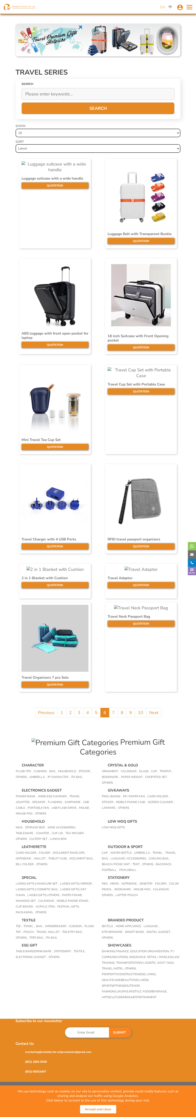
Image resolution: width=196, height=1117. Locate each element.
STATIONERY (119, 877)
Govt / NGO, (165, 963)
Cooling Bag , (159, 858)
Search (98, 108)
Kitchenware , (113, 932)
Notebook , (24, 858)
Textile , (80, 951)
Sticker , (85, 771)
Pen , (105, 884)
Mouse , (85, 808)
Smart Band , (135, 932)
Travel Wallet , (48, 932)
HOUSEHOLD (33, 821)
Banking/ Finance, (116, 951)
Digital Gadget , (159, 932)
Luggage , (151, 926)
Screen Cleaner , (161, 802)
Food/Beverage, (155, 991)
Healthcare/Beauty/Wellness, (125, 980)
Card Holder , (158, 796)
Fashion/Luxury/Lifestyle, (122, 991)
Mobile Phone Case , (131, 802)
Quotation (55, 185)
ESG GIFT (29, 945)
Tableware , (25, 833)
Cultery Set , (39, 839)
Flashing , (56, 802)
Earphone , (73, 802)
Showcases (119, 945)
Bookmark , (111, 777)
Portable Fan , (39, 808)
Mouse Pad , (25, 813)
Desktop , (147, 884)
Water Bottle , (121, 853)
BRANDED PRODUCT (126, 920)
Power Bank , (26, 796)
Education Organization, (150, 951)
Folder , (45, 853)
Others (107, 783)
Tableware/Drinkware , (34, 951)
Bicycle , (108, 926)
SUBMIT (119, 1032)
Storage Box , (35, 827)
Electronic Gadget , (31, 957)
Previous (46, 712)
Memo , (115, 884)
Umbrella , (37, 777)
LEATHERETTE (34, 846)
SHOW (21, 126)
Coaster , (43, 833)
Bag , (53, 771)
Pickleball (127, 870)
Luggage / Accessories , (129, 858)
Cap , (105, 853)
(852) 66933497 (35, 1071)
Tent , (136, 864)
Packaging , (25, 912)
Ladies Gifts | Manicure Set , (37, 884)
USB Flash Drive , (65, 808)
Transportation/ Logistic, (136, 963)
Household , (67, 771)
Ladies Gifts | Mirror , (76, 884)
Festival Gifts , (68, 906)
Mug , (20, 827)
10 (140, 712)
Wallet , (40, 858)
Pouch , (29, 932)
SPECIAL (29, 877)
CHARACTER (33, 765)
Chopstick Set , (156, 777)
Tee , (19, 926)
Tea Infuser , (75, 833)
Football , (110, 870)
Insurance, (138, 957)
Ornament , (111, 771)
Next (153, 712)
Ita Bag (51, 938)
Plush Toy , (24, 771)
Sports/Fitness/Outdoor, (121, 986)
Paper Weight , (132, 777)
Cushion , (41, 771)
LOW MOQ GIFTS (122, 821)
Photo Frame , (72, 895)
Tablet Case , (58, 858)
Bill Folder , (25, 864)
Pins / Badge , (112, 796)
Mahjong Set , (26, 901)
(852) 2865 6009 (36, 1062)
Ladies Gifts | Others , (44, 895)
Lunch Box (58, 839)
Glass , (144, 771)
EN (162, 7)
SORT (20, 142)
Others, (130, 968)
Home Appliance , (129, 926)
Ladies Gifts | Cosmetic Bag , (37, 889)
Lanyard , (109, 808)
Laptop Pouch (126, 895)
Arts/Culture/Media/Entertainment (129, 997)
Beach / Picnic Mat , (116, 864)
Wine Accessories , (62, 827)
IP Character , (59, 777)
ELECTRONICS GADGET (42, 790)
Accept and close (98, 1109)
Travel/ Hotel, (113, 968)
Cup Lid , (58, 833)
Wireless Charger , (53, 796)
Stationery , (63, 951)
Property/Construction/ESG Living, (129, 974)
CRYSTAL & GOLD (123, 765)
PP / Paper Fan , (134, 796)
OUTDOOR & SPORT (125, 846)
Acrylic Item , (46, 906)
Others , (22, 777)
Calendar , (129, 771)
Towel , (158, 853)
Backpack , (164, 864)
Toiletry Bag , (72, 932)
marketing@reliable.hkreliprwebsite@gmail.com (58, 1052)
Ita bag (76, 777)
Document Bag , (82, 858)
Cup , (154, 771)
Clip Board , (25, 906)
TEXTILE (29, 920)
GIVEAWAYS (118, 790)
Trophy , (166, 771)
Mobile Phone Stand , (73, 901)
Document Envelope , (69, 853)
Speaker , (39, 802)
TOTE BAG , (36, 938)
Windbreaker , (56, 926)
